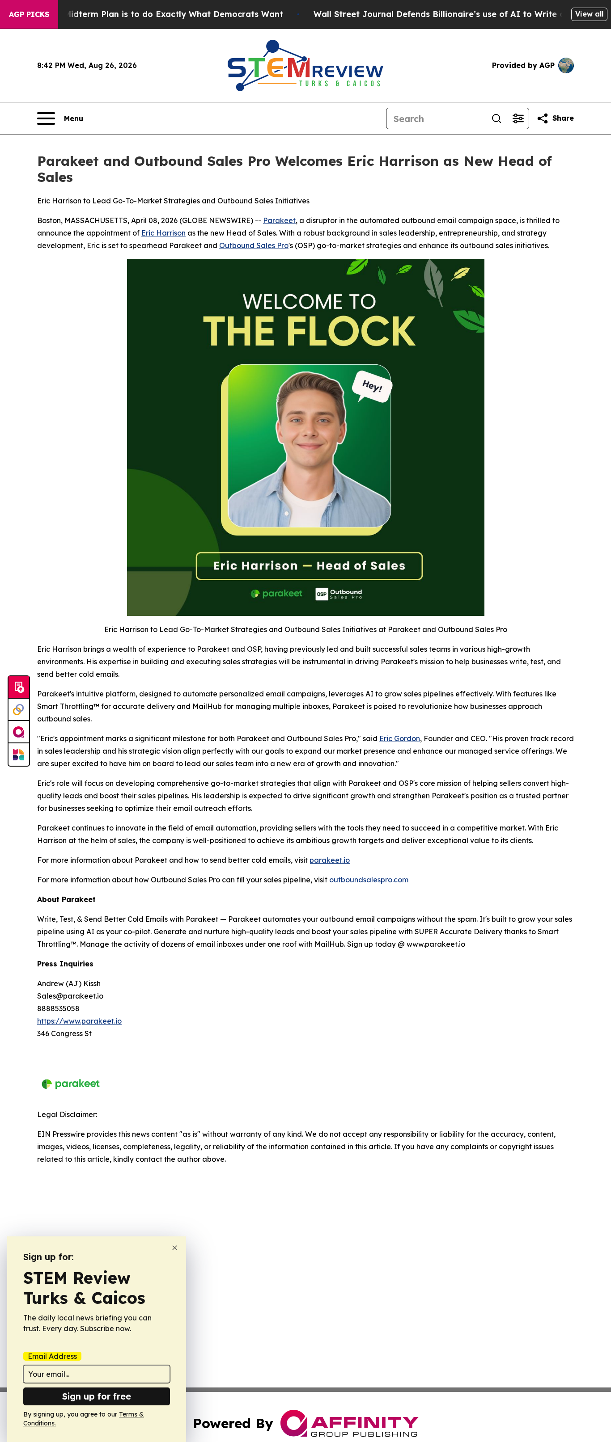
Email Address (52, 1356)
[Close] (174, 1248)
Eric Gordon (399, 738)
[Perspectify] (18, 710)
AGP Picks (29, 14)
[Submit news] (18, 687)
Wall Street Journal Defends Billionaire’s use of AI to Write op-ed (449, 14)
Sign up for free (96, 1396)
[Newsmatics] (18, 754)
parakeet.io (330, 860)
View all (589, 13)
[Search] (496, 118)
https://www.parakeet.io (79, 1020)
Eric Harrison (163, 232)
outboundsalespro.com (368, 879)
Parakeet (279, 220)
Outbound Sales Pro (254, 245)
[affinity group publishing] (18, 732)
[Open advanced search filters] (518, 118)
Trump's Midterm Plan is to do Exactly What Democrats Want (156, 14)
